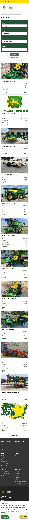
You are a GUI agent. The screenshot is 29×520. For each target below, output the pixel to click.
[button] (26, 10)
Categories (4, 31)
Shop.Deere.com (19, 1)
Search (3, 23)
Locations (4, 46)
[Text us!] (23, 517)
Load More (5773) (14, 435)
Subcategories (5, 38)
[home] (8, 8)
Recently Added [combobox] (21, 60)
